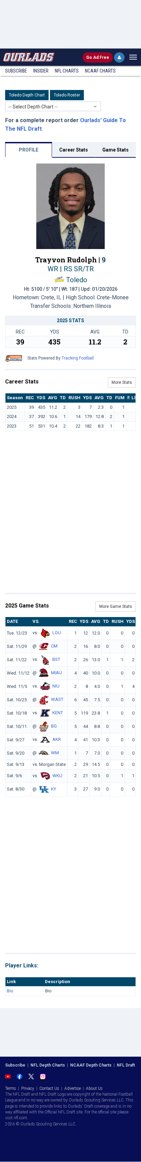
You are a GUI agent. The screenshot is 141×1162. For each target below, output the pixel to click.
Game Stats (115, 150)
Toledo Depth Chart (27, 95)
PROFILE (28, 150)
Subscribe (16, 71)
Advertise (72, 1088)
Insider (41, 71)
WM (55, 752)
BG (54, 726)
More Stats (122, 382)
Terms (10, 1088)
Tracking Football (78, 358)
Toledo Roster (67, 95)
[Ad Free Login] (119, 57)
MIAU (56, 672)
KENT (57, 712)
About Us (94, 1088)
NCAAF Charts (100, 71)
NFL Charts (67, 71)
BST (56, 659)
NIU (56, 686)
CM (54, 646)
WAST (57, 699)
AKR (56, 739)
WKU (57, 775)
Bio (10, 990)
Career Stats (73, 150)
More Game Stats (115, 606)
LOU (56, 632)
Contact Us (49, 1088)
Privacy (27, 1088)
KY (53, 789)
